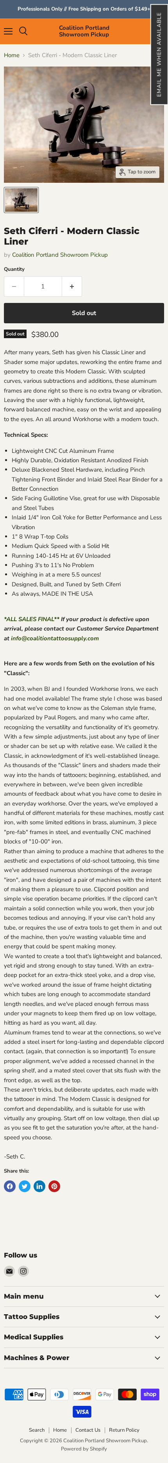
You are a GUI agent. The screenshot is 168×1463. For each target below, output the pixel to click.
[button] (159, 54)
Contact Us (87, 1430)
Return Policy (124, 1430)
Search (37, 1430)
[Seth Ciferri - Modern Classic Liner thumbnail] (21, 200)
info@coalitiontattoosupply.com (55, 638)
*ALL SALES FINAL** (31, 619)
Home (12, 55)
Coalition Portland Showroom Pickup (60, 255)
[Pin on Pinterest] (54, 1186)
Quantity (14, 269)
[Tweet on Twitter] (24, 1186)
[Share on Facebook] (10, 1186)
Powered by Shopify (84, 1448)
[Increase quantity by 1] (72, 286)
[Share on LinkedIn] (39, 1186)
